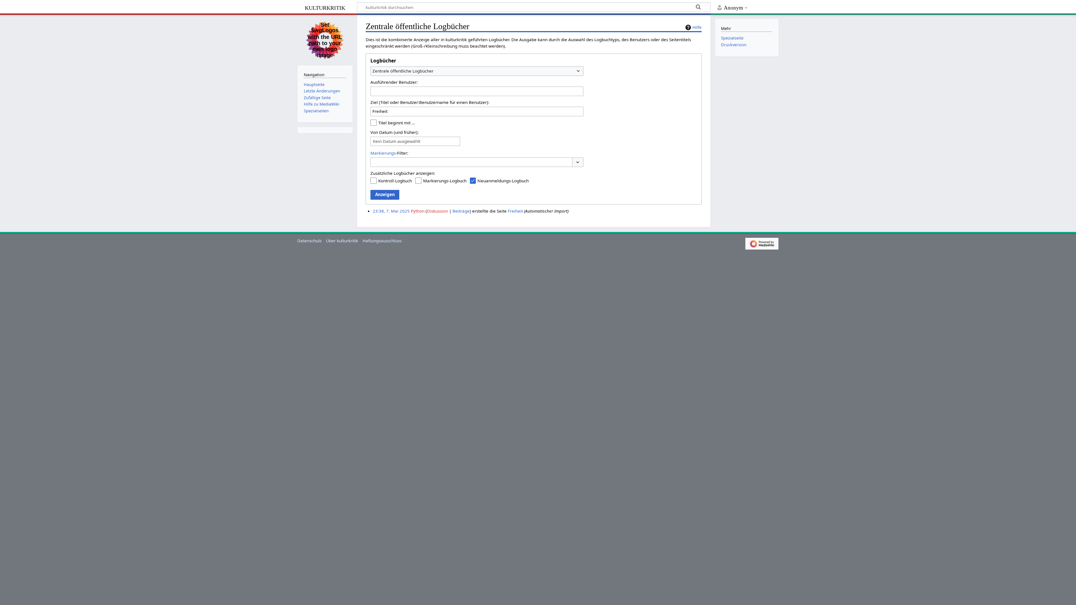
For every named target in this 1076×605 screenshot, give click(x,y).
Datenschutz (309, 240)
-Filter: (389, 153)
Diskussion (437, 211)
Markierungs (383, 153)
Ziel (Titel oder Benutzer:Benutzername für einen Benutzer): (429, 102)
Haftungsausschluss (382, 240)
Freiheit (515, 211)
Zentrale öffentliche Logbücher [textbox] (402, 71)
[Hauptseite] (325, 39)
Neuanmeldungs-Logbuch (503, 180)
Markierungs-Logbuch (445, 180)
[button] (577, 162)
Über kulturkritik (342, 240)
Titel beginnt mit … (396, 122)
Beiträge (461, 211)
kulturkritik (325, 7)
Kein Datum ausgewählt (396, 141)
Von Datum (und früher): (394, 132)
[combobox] (476, 71)
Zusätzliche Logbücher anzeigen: (402, 173)
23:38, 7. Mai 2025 (391, 211)
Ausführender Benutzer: (394, 82)
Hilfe (697, 27)
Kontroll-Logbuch (395, 180)
